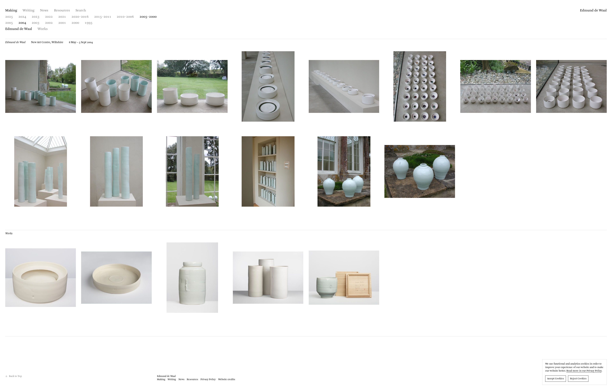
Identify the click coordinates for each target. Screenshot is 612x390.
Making (11, 10)
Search (81, 10)
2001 (62, 23)
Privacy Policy (208, 379)
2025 (9, 16)
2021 (62, 16)
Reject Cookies (578, 378)
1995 (88, 23)
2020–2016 (80, 16)
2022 (49, 16)
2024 (22, 16)
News (44, 10)
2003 (35, 23)
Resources (62, 10)
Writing (28, 10)
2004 (22, 23)
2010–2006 (125, 16)
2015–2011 (102, 16)
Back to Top (15, 376)
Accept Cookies (555, 378)
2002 (49, 23)
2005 (9, 23)
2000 (75, 23)
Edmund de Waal (593, 10)
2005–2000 (148, 16)
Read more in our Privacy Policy (583, 371)
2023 (35, 16)
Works (43, 29)
